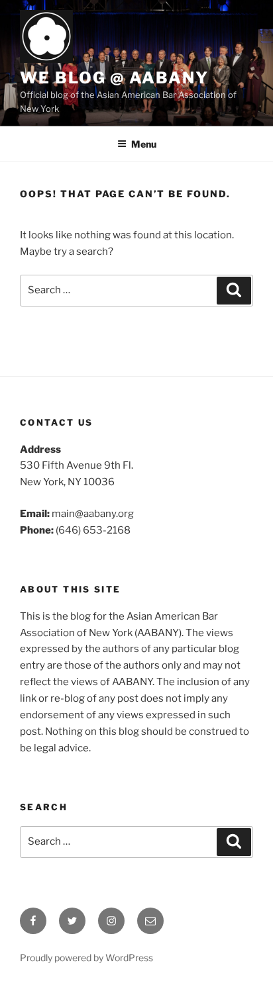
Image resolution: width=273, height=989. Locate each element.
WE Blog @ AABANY (114, 77)
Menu (143, 144)
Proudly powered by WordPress (86, 957)
